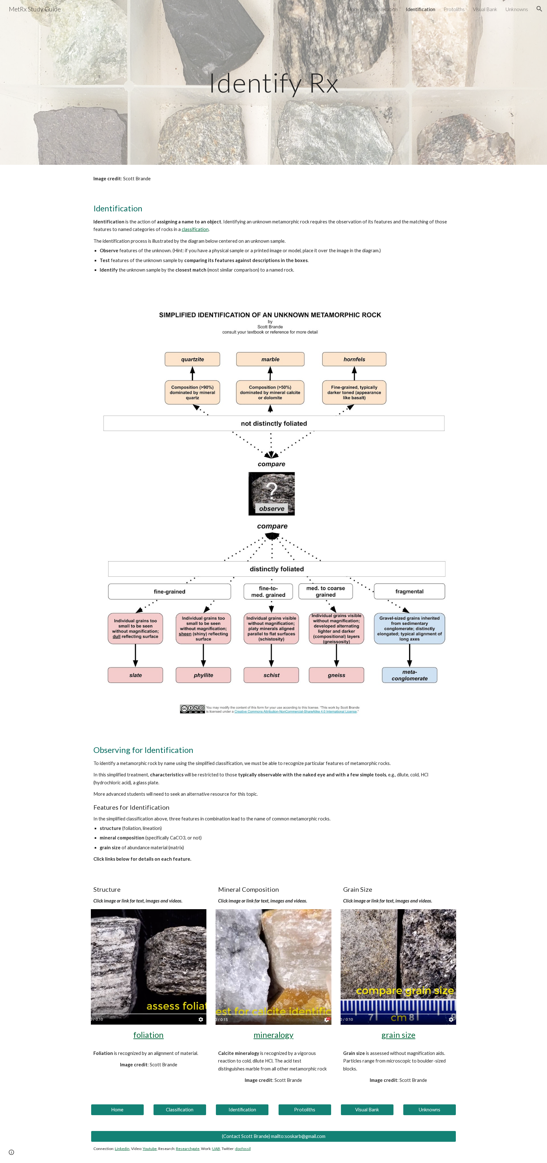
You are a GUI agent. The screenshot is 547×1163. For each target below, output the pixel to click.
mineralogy (273, 1034)
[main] (273, 82)
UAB (216, 1148)
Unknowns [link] (517, 9)
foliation (148, 1034)
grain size (398, 1034)
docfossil (243, 1148)
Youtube (150, 1148)
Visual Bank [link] (485, 9)
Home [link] (354, 9)
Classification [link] (383, 9)
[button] (539, 8)
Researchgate (187, 1148)
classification (195, 229)
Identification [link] (420, 9)
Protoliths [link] (454, 9)
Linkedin (122, 1148)
